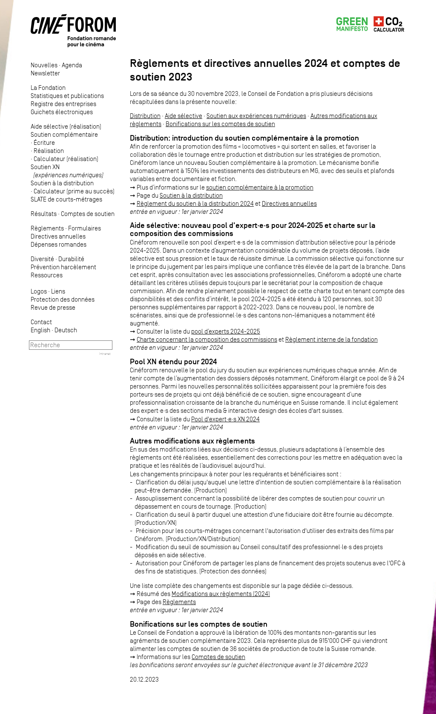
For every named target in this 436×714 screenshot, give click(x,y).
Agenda (72, 65)
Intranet (105, 353)
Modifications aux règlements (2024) (221, 593)
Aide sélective (183, 115)
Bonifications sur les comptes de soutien (220, 123)
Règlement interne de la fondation (331, 339)
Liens (58, 291)
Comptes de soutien (88, 213)
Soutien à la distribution (62, 183)
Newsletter (45, 73)
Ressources (47, 275)
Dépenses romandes (58, 244)
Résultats (44, 213)
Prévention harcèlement (63, 267)
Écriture (44, 142)
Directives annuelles (58, 236)
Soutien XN (67, 170)
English (40, 330)
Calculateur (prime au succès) (74, 191)
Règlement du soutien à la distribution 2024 (195, 203)
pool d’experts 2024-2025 (225, 331)
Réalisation (49, 150)
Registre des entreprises (63, 103)
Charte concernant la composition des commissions (207, 339)
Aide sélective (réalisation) (66, 126)
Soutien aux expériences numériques (256, 115)
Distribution (145, 115)
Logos (39, 291)
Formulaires (84, 228)
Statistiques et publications (67, 95)
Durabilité (71, 258)
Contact (41, 321)
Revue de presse (53, 307)
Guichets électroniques (62, 111)
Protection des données (63, 299)
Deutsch (65, 330)
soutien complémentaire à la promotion (259, 187)
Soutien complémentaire (64, 134)
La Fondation (48, 87)
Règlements (47, 228)
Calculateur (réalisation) (66, 158)
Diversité (42, 258)
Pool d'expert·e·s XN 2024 (225, 419)
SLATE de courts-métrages (66, 199)
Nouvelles (44, 65)
